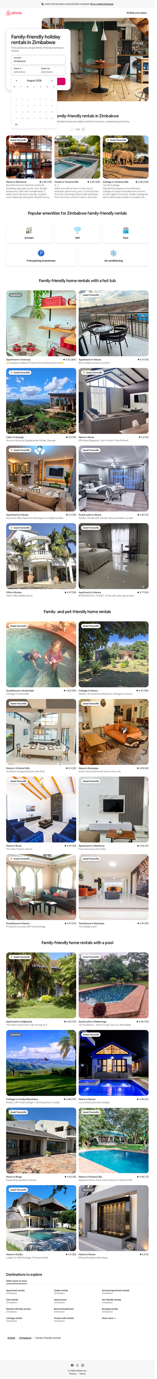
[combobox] (38, 61)
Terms (82, 1373)
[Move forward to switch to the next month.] (52, 81)
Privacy (72, 1373)
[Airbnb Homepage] (14, 13)
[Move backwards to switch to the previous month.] (16, 81)
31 (16, 124)
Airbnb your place (136, 12)
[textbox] (25, 72)
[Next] (83, 129)
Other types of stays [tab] (16, 1281)
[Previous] (71, 129)
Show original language (101, 4)
